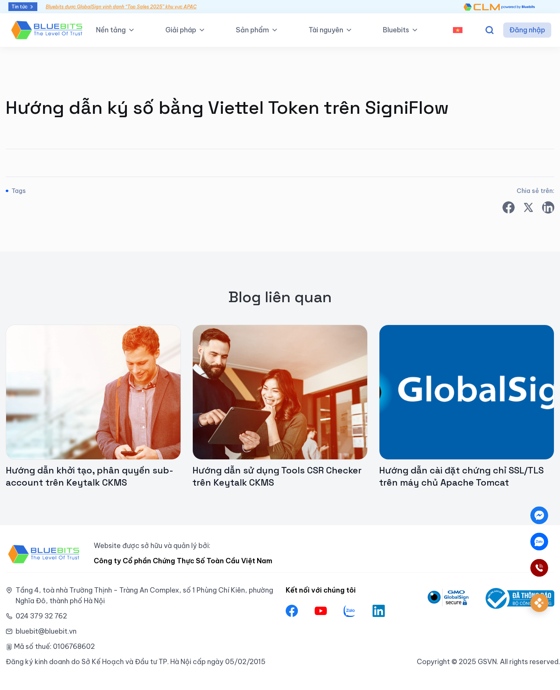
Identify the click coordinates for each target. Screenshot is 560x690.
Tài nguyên (326, 29)
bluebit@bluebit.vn (46, 631)
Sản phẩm (252, 29)
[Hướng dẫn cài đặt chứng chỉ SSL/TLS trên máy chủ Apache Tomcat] (466, 391)
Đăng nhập (527, 29)
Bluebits (396, 29)
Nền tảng (111, 29)
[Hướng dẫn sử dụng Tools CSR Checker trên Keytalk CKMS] (280, 391)
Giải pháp (180, 29)
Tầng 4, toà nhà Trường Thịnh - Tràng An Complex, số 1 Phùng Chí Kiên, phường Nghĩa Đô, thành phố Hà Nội (144, 595)
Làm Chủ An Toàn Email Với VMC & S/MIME (93, 7)
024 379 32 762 (41, 616)
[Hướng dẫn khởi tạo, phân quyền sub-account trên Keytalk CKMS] (93, 391)
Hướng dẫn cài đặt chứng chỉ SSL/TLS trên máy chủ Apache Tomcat (461, 476)
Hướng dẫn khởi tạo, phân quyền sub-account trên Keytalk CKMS (89, 476)
